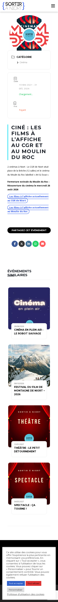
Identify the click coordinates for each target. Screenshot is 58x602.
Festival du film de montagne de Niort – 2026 (29, 391)
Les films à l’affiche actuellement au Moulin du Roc (28, 209)
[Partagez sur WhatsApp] (35, 244)
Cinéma (23, 62)
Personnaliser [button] (15, 589)
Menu (53, 6)
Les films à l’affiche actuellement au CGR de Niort (28, 198)
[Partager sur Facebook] (15, 244)
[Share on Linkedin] (29, 244)
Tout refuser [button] (33, 583)
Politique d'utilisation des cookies (25, 594)
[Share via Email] (42, 244)
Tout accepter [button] (16, 583)
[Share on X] (22, 244)
